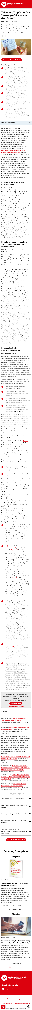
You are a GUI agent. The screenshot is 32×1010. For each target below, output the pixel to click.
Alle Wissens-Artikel (15, 840)
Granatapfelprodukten (12, 646)
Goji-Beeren (9, 546)
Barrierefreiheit (7, 1003)
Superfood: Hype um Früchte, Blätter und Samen (14, 806)
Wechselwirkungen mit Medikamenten (13, 798)
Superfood (14, 550)
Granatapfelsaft (10, 548)
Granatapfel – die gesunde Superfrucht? (13, 814)
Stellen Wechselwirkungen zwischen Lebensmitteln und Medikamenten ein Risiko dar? (15, 777)
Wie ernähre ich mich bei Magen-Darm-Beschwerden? (14, 884)
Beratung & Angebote (11, 60)
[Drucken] (2, 36)
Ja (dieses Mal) (16, 703)
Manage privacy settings (16, 706)
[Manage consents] (28, 1006)
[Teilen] (4, 36)
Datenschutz (11, 999)
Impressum (21, 999)
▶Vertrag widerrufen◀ (22, 1003)
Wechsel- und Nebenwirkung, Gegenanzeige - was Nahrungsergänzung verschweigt (14, 831)
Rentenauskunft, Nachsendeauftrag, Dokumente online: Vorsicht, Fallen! (15, 942)
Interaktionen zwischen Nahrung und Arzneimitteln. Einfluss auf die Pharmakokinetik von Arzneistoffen (15, 768)
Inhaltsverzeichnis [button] (8, 123)
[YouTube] (3, 989)
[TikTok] (11, 989)
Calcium (25, 441)
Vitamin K (14, 578)
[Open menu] (3, 1007)
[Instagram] (7, 989)
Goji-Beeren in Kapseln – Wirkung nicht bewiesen (13, 822)
